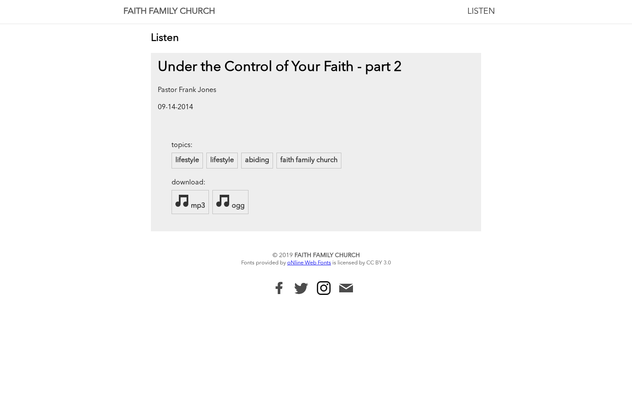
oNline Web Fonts (309, 263)
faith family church (308, 160)
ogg (237, 205)
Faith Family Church (169, 11)
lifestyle (187, 160)
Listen (481, 11)
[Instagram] (324, 288)
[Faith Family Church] (279, 288)
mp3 (197, 205)
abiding (257, 160)
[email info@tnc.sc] (346, 289)
